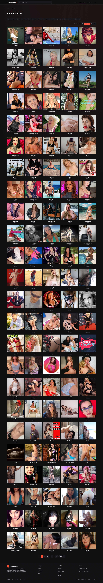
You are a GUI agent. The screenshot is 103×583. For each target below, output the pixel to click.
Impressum (60, 568)
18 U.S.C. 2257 (61, 571)
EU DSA (59, 575)
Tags (95, 2)
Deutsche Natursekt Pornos (83, 570)
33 (56, 556)
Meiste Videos (87, 23)
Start (8, 8)
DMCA (59, 573)
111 (61, 556)
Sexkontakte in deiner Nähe (83, 572)
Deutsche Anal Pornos (83, 568)
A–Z (82, 23)
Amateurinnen (82, 2)
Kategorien (89, 2)
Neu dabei (93, 23)
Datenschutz (60, 570)
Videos (75, 2)
